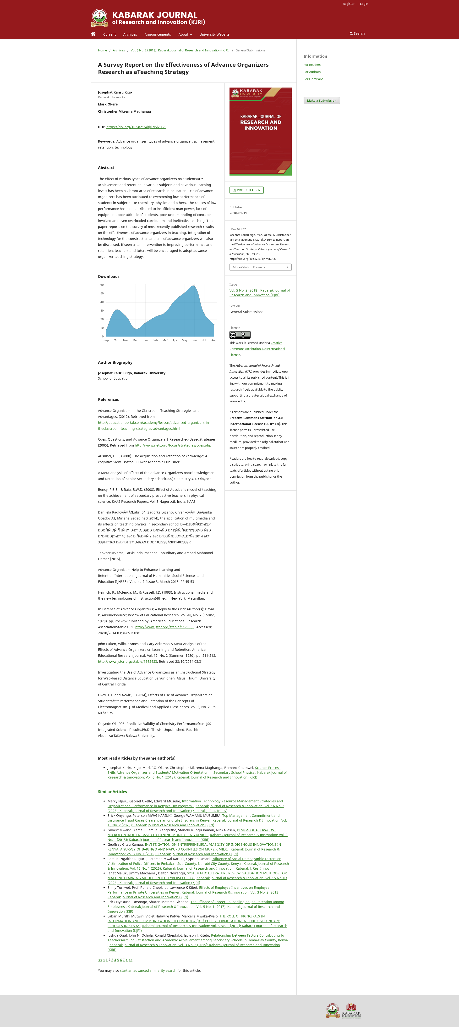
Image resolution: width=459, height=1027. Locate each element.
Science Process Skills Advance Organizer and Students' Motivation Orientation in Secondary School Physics (194, 770)
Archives (130, 34)
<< (100, 959)
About (184, 34)
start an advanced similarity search (148, 970)
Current (109, 34)
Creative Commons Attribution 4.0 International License (257, 349)
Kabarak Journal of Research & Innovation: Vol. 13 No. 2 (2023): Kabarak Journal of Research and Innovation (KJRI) (197, 822)
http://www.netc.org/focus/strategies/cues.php (173, 445)
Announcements (158, 34)
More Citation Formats (249, 267)
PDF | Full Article (248, 190)
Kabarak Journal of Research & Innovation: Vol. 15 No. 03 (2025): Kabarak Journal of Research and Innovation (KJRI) (197, 880)
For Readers (312, 64)
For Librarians (313, 79)
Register (349, 3)
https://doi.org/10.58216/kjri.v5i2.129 (136, 127)
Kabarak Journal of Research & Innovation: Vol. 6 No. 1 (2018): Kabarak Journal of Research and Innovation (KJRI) (197, 774)
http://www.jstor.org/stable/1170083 (164, 627)
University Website (215, 34)
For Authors (312, 72)
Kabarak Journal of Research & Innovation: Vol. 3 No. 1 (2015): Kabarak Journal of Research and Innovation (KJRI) (198, 837)
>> (130, 959)
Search (359, 33)
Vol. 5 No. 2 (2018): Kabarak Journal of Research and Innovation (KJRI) (180, 50)
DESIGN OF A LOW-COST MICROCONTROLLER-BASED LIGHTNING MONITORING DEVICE (192, 832)
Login (364, 3)
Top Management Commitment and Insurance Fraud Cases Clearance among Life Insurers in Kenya (194, 818)
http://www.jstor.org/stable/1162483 (127, 661)
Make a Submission (322, 100)
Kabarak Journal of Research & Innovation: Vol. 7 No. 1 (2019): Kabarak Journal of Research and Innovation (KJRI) (193, 851)
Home (102, 50)
